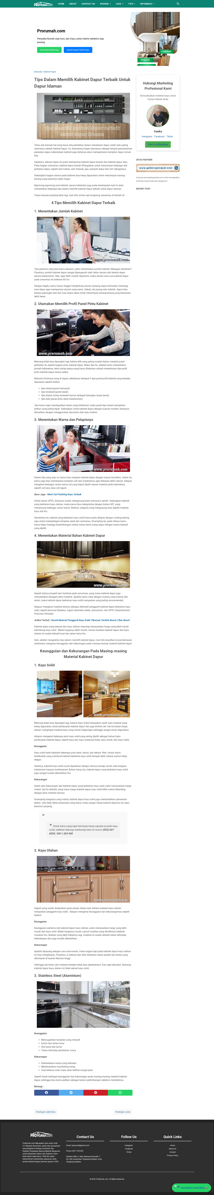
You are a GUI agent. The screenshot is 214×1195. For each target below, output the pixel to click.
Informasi (146, 4)
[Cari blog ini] (178, 4)
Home (61, 4)
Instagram (147, 136)
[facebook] (46, 1093)
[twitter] (71, 1093)
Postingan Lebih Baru (45, 1112)
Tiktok (169, 136)
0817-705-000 (77, 1151)
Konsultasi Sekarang (49, 50)
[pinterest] (95, 1093)
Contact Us (88, 4)
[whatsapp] (120, 1093)
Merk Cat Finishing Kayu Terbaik (64, 494)
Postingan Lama (122, 1112)
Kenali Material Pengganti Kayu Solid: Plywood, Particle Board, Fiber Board (90, 620)
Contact (172, 1152)
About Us (172, 1149)
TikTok (128, 1152)
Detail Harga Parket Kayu (78, 50)
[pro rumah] (43, 4)
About (73, 4)
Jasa (118, 4)
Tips (130, 4)
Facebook (159, 136)
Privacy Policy (172, 1155)
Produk (104, 4)
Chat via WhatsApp (158, 144)
